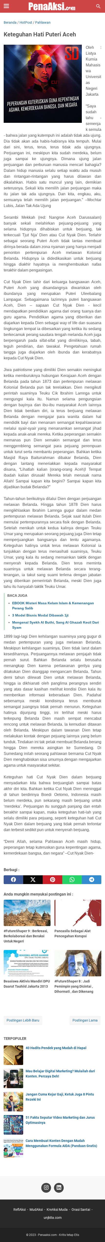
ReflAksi (19, 1209)
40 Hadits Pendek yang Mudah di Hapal (56, 1048)
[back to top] (95, 1231)
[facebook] (13, 879)
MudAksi (36, 1209)
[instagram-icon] (46, 1188)
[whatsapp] (72, 879)
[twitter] (33, 879)
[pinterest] (52, 879)
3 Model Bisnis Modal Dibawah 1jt (40, 615)
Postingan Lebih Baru (23, 1020)
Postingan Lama (85, 1020)
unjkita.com (53, 1218)
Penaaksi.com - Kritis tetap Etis (58, 1235)
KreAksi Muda (57, 1209)
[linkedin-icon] (59, 1188)
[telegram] (91, 879)
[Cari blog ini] (98, 6)
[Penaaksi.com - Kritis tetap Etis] (52, 6)
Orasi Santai (81, 1209)
